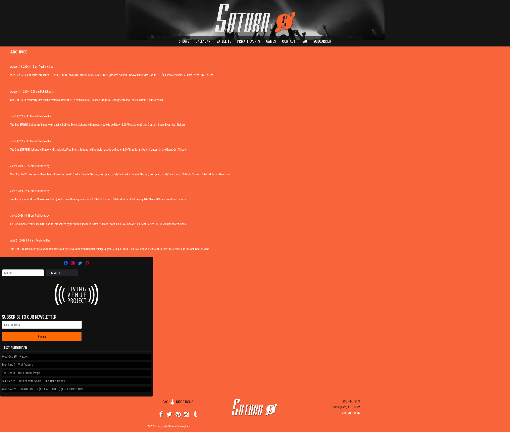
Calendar (203, 41)
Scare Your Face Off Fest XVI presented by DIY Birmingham (63, 209)
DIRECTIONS (184, 402)
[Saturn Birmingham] (255, 18)
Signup (42, 336)
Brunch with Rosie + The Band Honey (42, 381)
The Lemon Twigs (29, 373)
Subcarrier (322, 41)
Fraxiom (24, 356)
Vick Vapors (25, 365)
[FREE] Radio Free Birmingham (37, 184)
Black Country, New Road (32, 233)
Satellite (224, 41)
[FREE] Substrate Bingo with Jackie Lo (44, 109)
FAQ (304, 41)
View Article (173, 100)
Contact (289, 41)
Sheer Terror (21, 159)
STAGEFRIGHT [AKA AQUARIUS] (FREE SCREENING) (56, 60)
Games (271, 41)
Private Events (248, 41)
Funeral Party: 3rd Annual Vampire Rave (45, 84)
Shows (184, 41)
